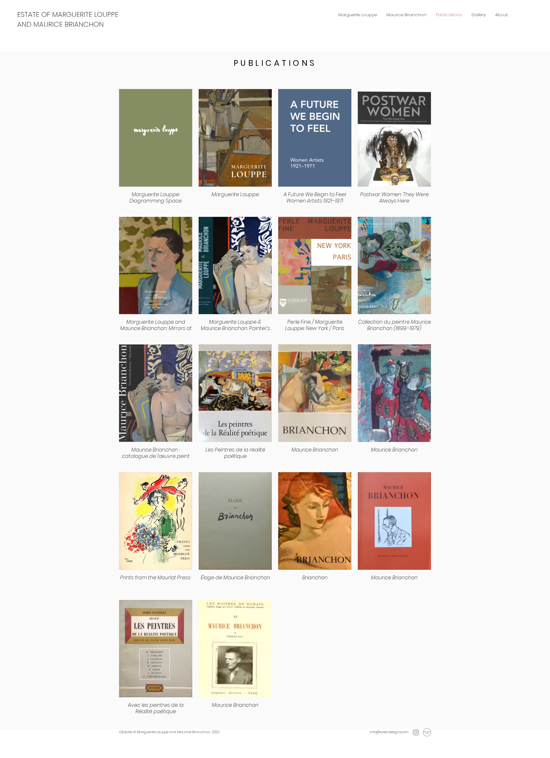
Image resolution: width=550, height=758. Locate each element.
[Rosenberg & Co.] (427, 732)
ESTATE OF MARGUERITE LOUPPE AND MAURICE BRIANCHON (67, 19)
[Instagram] (416, 732)
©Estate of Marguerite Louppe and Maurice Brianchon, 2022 (169, 731)
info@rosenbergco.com (389, 731)
